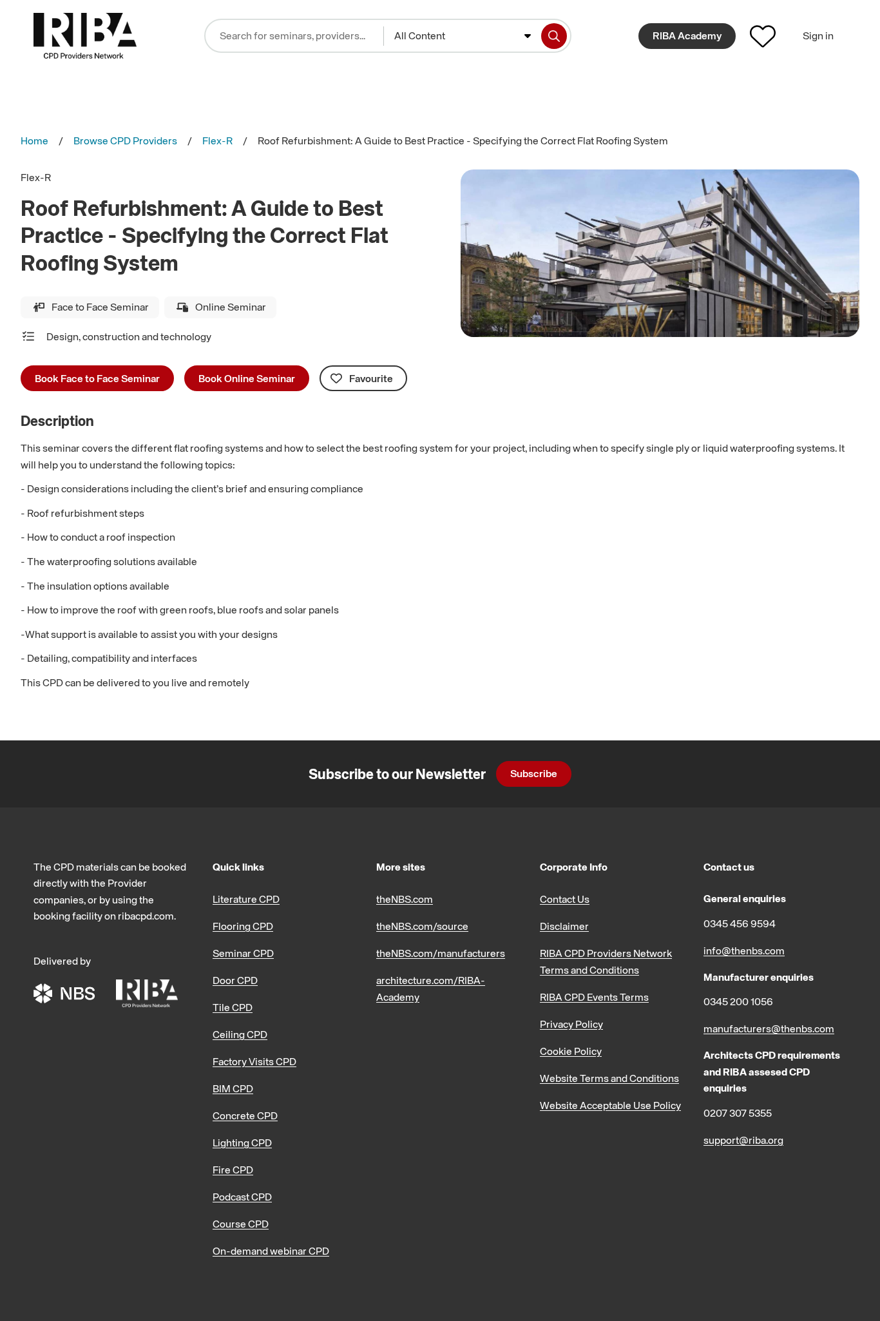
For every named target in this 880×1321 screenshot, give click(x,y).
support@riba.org (743, 1140)
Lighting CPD (242, 1142)
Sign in (818, 35)
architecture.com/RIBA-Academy (430, 988)
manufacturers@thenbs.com (768, 1028)
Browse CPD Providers (125, 140)
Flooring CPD (243, 926)
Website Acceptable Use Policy (610, 1105)
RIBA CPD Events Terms (594, 997)
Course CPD (241, 1224)
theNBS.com (404, 899)
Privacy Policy (571, 1024)
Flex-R (217, 140)
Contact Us (564, 899)
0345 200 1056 (738, 1001)
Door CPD (235, 980)
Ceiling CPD (240, 1034)
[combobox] (462, 36)
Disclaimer (564, 926)
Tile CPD (233, 1007)
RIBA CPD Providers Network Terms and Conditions (606, 961)
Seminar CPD (243, 953)
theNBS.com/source (422, 926)
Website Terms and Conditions (609, 1078)
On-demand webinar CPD (271, 1251)
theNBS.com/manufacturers (440, 953)
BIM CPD (233, 1088)
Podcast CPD (242, 1196)
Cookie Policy (571, 1051)
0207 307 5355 (737, 1113)
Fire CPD (233, 1169)
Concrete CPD (245, 1115)
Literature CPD (246, 899)
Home (34, 140)
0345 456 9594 (739, 923)
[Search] (554, 36)
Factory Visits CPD (254, 1061)
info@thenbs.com (744, 950)
